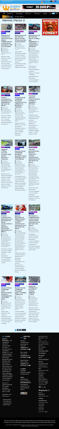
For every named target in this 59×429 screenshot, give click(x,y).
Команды (37, 13)
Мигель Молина (36, 178)
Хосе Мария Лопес (36, 183)
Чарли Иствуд (31, 184)
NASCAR (40, 357)
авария (47, 396)
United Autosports (21, 239)
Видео (45, 13)
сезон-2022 (41, 407)
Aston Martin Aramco (43, 336)
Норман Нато (8, 240)
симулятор (23, 48)
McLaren (41, 349)
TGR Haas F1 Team (42, 365)
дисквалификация (6, 306)
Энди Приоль (31, 112)
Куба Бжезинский (34, 57)
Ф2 (42, 387)
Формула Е (3, 33)
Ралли (46, 383)
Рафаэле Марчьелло (34, 61)
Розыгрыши (7, 16)
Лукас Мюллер (22, 303)
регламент (46, 402)
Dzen (51, 1)
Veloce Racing (8, 238)
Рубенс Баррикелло (4, 242)
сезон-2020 (41, 404)
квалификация (43, 400)
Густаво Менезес (22, 243)
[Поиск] (57, 13)
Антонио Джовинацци (33, 173)
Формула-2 (41, 392)
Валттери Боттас (42, 373)
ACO (23, 45)
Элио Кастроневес (33, 305)
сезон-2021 (41, 405)
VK (42, 1)
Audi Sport (4, 303)
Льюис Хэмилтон (43, 379)
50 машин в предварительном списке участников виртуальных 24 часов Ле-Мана (34, 220)
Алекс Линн (35, 172)
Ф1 (40, 386)
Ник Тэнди (34, 59)
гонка (41, 398)
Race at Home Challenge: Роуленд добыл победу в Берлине (20, 291)
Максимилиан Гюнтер (21, 117)
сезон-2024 (41, 408)
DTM (40, 339)
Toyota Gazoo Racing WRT (43, 366)
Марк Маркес (41, 383)
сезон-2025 (41, 410)
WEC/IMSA (17, 31)
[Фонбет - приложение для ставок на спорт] (39, 8)
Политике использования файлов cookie (45, 422)
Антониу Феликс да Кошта (19, 242)
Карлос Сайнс (41, 376)
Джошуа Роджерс (32, 56)
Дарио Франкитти (4, 166)
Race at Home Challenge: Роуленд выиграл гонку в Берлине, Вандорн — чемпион (20, 102)
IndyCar (3, 93)
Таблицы (28, 13)
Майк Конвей (31, 178)
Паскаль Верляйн (18, 170)
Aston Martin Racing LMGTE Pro (33, 168)
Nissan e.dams (19, 166)
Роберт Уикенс (9, 112)
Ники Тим (30, 179)
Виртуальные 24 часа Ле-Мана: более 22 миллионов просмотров (20, 38)
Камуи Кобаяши (31, 177)
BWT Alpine (41, 338)
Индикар (4, 112)
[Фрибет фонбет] (50, 35)
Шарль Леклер (36, 184)
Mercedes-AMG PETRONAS (43, 352)
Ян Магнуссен (31, 185)
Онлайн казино (19, 16)
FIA (39, 342)
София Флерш (31, 182)
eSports (3, 50)
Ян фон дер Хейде (20, 173)
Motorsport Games (18, 47)
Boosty (53, 1)
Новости (10, 13)
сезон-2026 (41, 411)
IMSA (40, 347)
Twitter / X (46, 1)
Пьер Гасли (3, 241)
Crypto (42, 2)
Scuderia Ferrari (43, 364)
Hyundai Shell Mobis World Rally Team (43, 345)
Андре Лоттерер (20, 241)
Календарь (19, 13)
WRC (47, 370)
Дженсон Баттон (6, 239)
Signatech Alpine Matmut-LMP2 (19, 238)
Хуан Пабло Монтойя (5, 170)
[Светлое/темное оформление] (53, 13)
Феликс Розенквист (18, 249)
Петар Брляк (20, 305)
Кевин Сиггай (17, 303)
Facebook (44, 1)
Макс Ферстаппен (21, 247)
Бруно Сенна (17, 243)
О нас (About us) (7, 401)
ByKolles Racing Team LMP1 (34, 51)
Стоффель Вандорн (18, 119)
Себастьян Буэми (32, 180)
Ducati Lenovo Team (43, 341)
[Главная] (4, 13)
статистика (17, 49)
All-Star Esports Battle (6, 163)
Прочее (3, 31)
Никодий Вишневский (33, 60)
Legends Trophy (32, 108)
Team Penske (3, 238)
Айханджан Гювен (35, 55)
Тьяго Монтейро (35, 303)
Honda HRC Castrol (44, 342)
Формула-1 (44, 390)
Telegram (49, 1)
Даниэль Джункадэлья (19, 244)
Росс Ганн (34, 179)
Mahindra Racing (21, 164)
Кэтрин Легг (37, 177)
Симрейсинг (7, 31)
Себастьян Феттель (42, 384)
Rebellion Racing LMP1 (35, 53)
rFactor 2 (6, 51)
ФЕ (10, 53)
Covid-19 (46, 338)
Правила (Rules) (7, 399)
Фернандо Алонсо (36, 111)
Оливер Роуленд (18, 118)
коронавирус (41, 402)
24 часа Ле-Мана (19, 45)
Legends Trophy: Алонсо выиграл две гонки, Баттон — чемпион (6, 154)
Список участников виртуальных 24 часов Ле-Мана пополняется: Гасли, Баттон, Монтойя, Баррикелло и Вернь (6, 223)
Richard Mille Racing (32, 171)
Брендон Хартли (31, 174)
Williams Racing (42, 370)
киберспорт (3, 53)
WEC (16, 48)
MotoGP (41, 355)
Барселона (41, 372)
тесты (45, 411)
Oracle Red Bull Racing (43, 360)
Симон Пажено (8, 243)
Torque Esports (31, 109)
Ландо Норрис (42, 377)
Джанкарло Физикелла (19, 245)
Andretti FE (18, 111)
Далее (24, 329)
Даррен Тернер (34, 175)
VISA (55, 1)
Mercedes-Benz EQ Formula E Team (20, 114)
